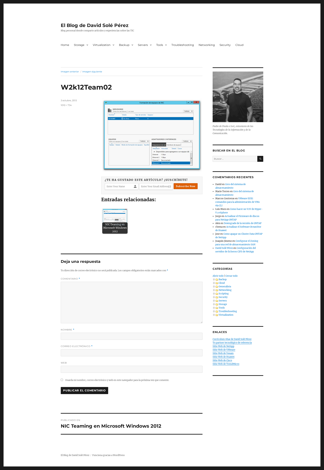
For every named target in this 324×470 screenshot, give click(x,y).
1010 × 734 (66, 105)
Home (65, 45)
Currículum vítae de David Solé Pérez (232, 339)
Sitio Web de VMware (224, 349)
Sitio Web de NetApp (223, 346)
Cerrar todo (231, 275)
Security (225, 45)
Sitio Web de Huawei (223, 356)
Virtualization (102, 45)
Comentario (70, 278)
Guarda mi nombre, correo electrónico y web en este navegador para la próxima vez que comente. (117, 380)
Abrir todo (218, 275)
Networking (207, 45)
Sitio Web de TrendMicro (226, 364)
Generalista (225, 286)
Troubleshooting (182, 45)
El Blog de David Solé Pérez (94, 25)
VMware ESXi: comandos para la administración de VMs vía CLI (237, 202)
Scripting (224, 293)
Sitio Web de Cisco (222, 360)
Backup (124, 45)
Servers (143, 45)
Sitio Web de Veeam (223, 353)
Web (64, 362)
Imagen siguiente (92, 71)
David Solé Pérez (224, 248)
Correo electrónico (77, 346)
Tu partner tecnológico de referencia (232, 342)
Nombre (67, 329)
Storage (79, 45)
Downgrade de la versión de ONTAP (242, 223)
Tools (159, 45)
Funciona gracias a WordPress (108, 455)
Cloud (239, 45)
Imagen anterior (70, 71)
